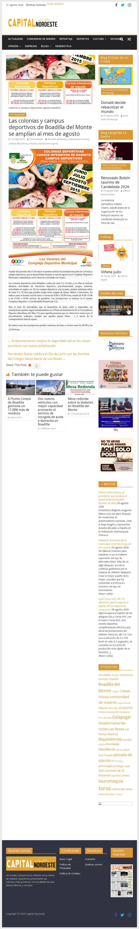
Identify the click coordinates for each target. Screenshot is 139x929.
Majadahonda (110, 739)
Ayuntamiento (126, 675)
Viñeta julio (111, 271)
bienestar (103, 678)
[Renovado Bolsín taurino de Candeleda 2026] (115, 144)
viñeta (129, 789)
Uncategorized (17, 114)
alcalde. (115, 675)
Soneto (125, 775)
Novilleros (106, 749)
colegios (115, 691)
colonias (33, 143)
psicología (105, 766)
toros (104, 788)
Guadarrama (109, 723)
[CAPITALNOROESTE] (31, 858)
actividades (104, 674)
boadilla (113, 678)
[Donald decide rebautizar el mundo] (115, 68)
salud (127, 766)
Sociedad (116, 38)
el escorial (126, 708)
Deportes (83, 38)
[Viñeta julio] (115, 244)
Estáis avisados (55, 4)
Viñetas (106, 265)
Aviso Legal (65, 859)
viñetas (119, 794)
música (101, 744)
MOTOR (109, 484)
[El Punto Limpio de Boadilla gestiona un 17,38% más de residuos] (20, 382)
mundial (126, 739)
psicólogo (118, 766)
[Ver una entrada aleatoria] (129, 38)
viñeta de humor (106, 794)
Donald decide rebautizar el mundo (113, 107)
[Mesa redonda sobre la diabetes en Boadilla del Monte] (80, 382)
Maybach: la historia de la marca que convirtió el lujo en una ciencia (114, 544)
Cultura (98, 38)
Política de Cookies (69, 873)
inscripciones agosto (48, 143)
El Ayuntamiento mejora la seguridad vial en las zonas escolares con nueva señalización (49, 343)
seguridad (116, 775)
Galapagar (121, 717)
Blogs (45, 46)
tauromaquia (110, 781)
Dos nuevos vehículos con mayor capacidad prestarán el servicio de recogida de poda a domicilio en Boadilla (50, 411)
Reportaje (66, 38)
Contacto (90, 859)
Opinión (13, 46)
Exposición (113, 712)
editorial (102, 708)
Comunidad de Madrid (41, 38)
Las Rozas (116, 728)
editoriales (113, 708)
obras (119, 749)
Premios (119, 761)
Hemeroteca (63, 46)
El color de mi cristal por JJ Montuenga (115, 91)
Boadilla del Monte (57, 139)
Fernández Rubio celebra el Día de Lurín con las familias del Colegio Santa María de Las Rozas (48, 356)
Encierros (103, 712)
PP (113, 761)
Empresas (31, 46)
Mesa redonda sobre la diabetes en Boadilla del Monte (80, 404)
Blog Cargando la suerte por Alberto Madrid (114, 166)
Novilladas (112, 744)
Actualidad (15, 38)
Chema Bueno (36, 139)
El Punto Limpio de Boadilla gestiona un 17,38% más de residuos (19, 406)
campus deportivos (18, 143)
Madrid (113, 734)
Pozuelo (108, 755)
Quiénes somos (93, 864)
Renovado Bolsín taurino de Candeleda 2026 (115, 182)
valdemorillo (118, 789)
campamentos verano (78, 139)
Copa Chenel (123, 702)
